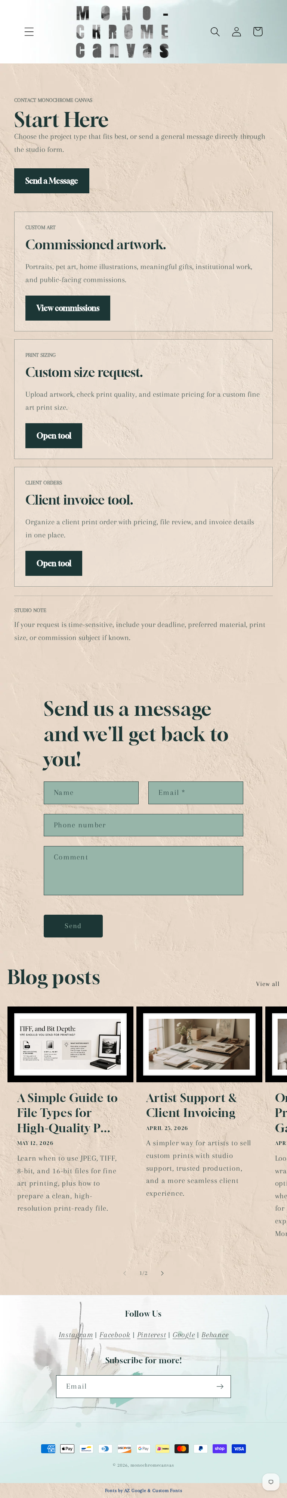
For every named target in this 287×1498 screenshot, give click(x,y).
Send (73, 926)
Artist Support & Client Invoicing (192, 1105)
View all (268, 983)
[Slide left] (124, 1273)
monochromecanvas (152, 1465)
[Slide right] (162, 1273)
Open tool (54, 435)
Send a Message (51, 180)
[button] (29, 31)
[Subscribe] (220, 1386)
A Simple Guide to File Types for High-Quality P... (67, 1113)
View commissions (68, 308)
